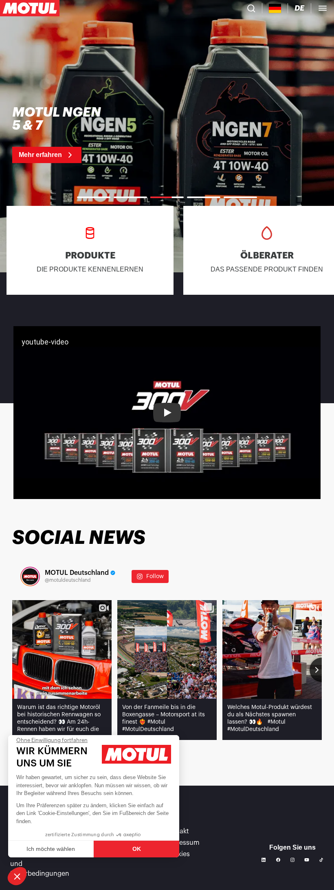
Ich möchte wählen (50, 849)
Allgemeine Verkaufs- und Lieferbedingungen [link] (42, 864)
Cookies (177, 854)
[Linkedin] (263, 859)
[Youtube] (306, 859)
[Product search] (251, 8)
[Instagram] (292, 860)
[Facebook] (278, 859)
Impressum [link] (182, 842)
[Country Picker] (275, 8)
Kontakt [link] (177, 831)
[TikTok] (321, 859)
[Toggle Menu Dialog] (322, 8)
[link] (60, 134)
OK (136, 849)
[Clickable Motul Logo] (29, 8)
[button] (17, 876)
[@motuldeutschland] (30, 576)
